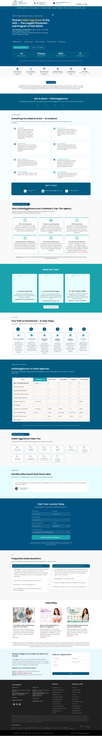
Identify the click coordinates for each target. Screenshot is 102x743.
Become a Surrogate (57, 8)
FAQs (80, 8)
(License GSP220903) (82, 252)
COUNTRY (54, 523)
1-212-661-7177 (31, 190)
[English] (81, 2)
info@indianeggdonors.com (62, 2)
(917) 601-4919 (38, 695)
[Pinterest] (20, 704)
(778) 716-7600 (39, 701)
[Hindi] (82, 2)
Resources (75, 8)
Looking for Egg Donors (22, 8)
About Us (69, 8)
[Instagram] (17, 704)
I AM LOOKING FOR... (37, 529)
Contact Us (58, 4)
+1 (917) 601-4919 (73, 190)
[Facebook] (14, 704)
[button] (13, 486)
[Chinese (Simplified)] (79, 2)
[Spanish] (84, 2)
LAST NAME (54, 511)
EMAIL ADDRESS (36, 517)
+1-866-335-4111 (20, 694)
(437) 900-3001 (19, 700)
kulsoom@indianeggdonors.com (53, 190)
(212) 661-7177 (42, 2)
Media (83, 8)
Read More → (16, 637)
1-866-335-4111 (42, 4)
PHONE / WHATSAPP (37, 523)
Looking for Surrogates (46, 8)
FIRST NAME (35, 511)
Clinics (64, 8)
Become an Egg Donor (34, 8)
